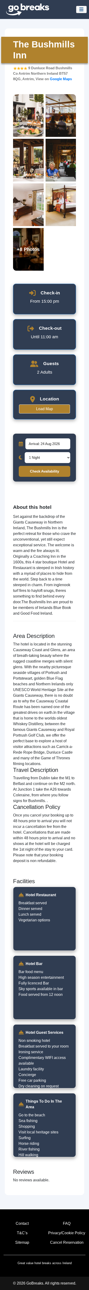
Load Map (44, 409)
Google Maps (61, 79)
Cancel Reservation (67, 1242)
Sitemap (22, 1242)
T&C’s (22, 1233)
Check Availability (44, 471)
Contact (22, 1223)
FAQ (66, 1223)
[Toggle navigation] (81, 9)
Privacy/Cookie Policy (66, 1233)
